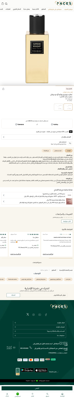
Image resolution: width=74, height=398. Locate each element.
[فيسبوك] (45, 314)
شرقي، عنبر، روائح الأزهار (65, 169)
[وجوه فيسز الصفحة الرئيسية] (64, 3)
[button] (68, 9)
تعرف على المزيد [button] (40, 131)
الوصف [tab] (68, 150)
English (28, 380)
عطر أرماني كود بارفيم (26, 279)
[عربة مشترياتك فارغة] (2, 3)
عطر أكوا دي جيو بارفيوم (55, 279)
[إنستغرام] (33, 314)
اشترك (13, 295)
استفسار (9, 348)
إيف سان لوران (67, 92)
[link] (7, 9)
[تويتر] (28, 314)
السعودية (33, 380)
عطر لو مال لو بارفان (40, 279)
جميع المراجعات (37, 262)
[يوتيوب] (39, 314)
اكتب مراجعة (67, 221)
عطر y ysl (68, 279)
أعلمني (37, 388)
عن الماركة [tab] (46, 150)
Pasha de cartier (12, 279)
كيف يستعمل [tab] (57, 150)
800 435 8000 (24, 348)
